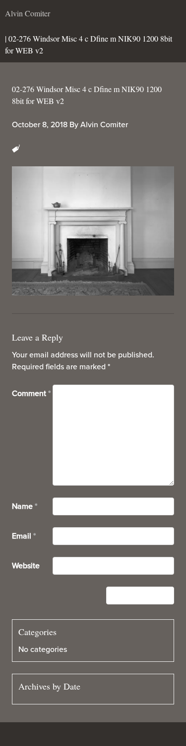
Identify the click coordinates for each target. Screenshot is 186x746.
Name (24, 506)
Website (26, 566)
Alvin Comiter (104, 125)
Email (24, 536)
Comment (31, 393)
